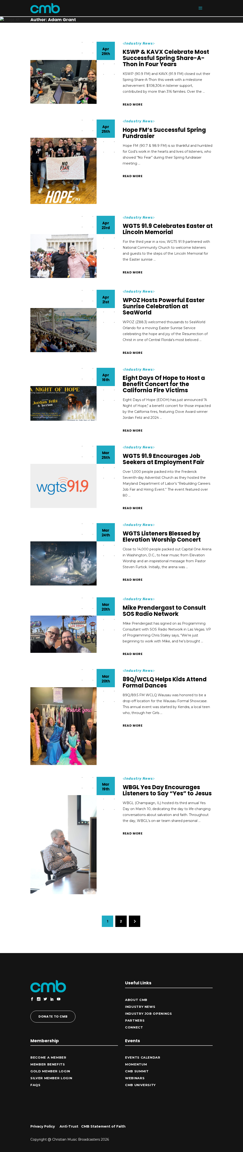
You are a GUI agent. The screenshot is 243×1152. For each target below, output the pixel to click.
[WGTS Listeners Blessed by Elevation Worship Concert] (63, 563)
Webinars (135, 1078)
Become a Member (48, 1057)
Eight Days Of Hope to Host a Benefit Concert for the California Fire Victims (164, 384)
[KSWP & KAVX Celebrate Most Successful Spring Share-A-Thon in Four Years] (63, 82)
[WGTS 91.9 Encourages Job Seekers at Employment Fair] (63, 486)
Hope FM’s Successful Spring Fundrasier (164, 133)
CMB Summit (137, 1071)
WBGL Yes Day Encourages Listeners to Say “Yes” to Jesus (167, 790)
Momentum (136, 1064)
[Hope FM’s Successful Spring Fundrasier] (63, 171)
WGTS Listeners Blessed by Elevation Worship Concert (162, 537)
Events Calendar (142, 1057)
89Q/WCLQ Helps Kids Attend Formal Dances (165, 682)
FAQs (35, 1085)
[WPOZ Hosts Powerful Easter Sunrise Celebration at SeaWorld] (63, 330)
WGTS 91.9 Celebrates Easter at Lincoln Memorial (168, 229)
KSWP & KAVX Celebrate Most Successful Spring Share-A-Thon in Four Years (166, 58)
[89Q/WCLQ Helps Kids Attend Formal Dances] (63, 726)
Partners (135, 1020)
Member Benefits (47, 1064)
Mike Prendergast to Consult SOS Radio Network (164, 611)
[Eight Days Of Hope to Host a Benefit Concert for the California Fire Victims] (63, 403)
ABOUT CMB (136, 1000)
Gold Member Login (50, 1071)
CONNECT (134, 1027)
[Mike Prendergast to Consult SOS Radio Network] (63, 634)
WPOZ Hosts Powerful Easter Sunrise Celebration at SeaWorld (164, 306)
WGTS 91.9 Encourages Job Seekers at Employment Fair (163, 459)
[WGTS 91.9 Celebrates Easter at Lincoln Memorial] (63, 256)
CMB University (140, 1085)
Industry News (139, 43)
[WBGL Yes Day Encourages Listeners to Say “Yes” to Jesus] (63, 844)
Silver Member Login (51, 1078)
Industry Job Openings (148, 1013)
